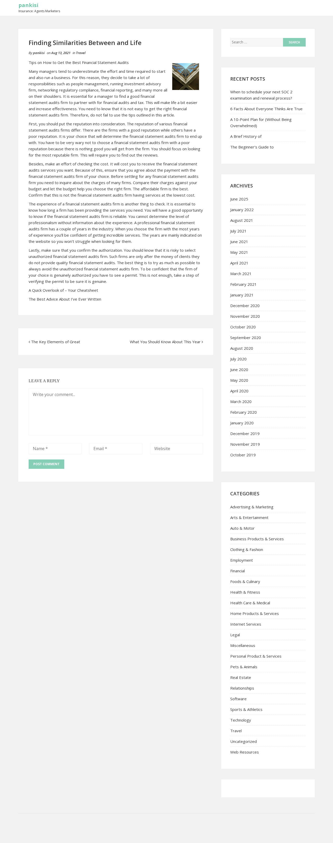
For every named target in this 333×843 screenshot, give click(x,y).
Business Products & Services (257, 538)
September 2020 (245, 337)
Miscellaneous (242, 645)
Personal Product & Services (255, 656)
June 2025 (239, 199)
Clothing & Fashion (246, 549)
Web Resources (244, 752)
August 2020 (241, 348)
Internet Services (245, 624)
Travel (81, 52)
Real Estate (240, 677)
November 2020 (245, 316)
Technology (240, 720)
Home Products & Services (254, 613)
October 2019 (243, 454)
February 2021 (243, 284)
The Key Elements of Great (55, 341)
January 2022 (242, 209)
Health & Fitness (245, 592)
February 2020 (243, 412)
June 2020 (239, 369)
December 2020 (245, 305)
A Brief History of (245, 136)
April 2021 (239, 262)
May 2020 (239, 380)
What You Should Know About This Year (165, 341)
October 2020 (243, 326)
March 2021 (241, 273)
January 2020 (242, 422)
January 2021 (242, 294)
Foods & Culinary (245, 581)
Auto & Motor (242, 528)
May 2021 (239, 252)
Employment (241, 560)
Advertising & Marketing (251, 506)
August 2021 (241, 220)
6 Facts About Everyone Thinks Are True (266, 108)
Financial (237, 570)
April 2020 (239, 390)
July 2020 (238, 358)
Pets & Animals (243, 666)
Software (238, 698)
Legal (235, 634)
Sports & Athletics (246, 709)
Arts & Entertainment (249, 517)
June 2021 (239, 241)
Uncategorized (243, 741)
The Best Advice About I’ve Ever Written (65, 299)
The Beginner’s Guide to (252, 147)
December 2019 (245, 433)
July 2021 (238, 231)
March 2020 (241, 401)
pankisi (28, 5)
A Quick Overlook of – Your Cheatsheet (63, 290)
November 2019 (245, 444)
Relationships (242, 688)
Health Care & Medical (250, 602)
